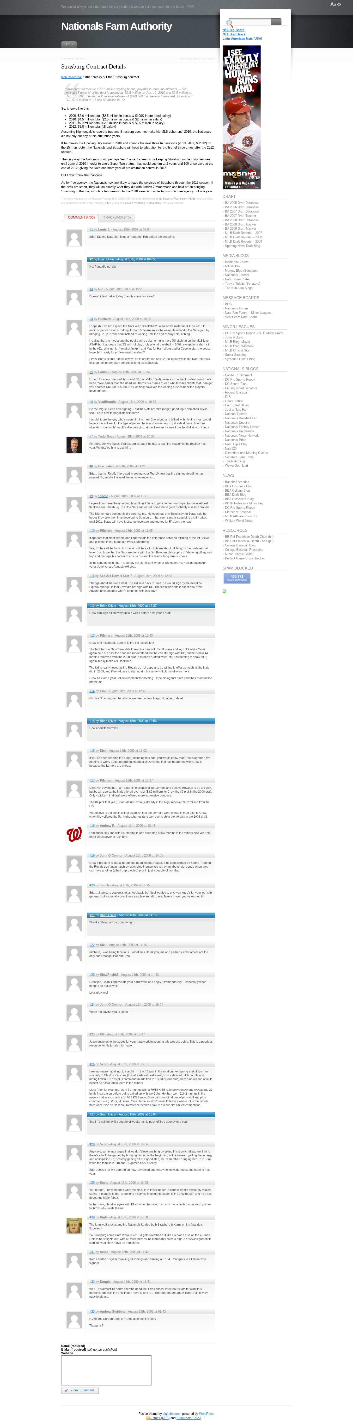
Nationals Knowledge (239, 431)
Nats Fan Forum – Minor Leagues (248, 312)
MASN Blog (233, 266)
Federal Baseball (236, 392)
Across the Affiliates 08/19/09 (196, 58)
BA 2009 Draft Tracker (240, 228)
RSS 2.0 (108, 202)
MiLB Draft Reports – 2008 (243, 237)
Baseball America (237, 482)
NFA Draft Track (234, 34)
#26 (92, 1064)
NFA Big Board (233, 30)
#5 (91, 372)
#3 (91, 289)
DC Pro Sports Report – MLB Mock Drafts (254, 333)
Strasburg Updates (73, 58)
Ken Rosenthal (71, 77)
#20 (92, 885)
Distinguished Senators (241, 388)
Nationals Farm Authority (116, 26)
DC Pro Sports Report (240, 379)
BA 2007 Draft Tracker (240, 216)
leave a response (135, 202)
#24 (92, 1004)
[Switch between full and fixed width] (339, 4)
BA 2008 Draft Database (242, 220)
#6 (91, 402)
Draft (159, 198)
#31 (92, 1252)
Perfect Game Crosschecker (245, 558)
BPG (228, 304)
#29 (92, 1182)
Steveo (103, 496)
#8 (91, 466)
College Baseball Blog (240, 545)
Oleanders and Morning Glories (246, 453)
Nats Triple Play (236, 444)
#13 (92, 635)
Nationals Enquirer (237, 422)
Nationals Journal (237, 275)
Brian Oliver (106, 259)
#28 (92, 1144)
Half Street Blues (237, 405)
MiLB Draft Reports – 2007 (243, 233)
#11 (92, 576)
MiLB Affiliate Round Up (241, 516)
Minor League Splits (239, 554)
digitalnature (171, 1413)
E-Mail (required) (73, 1349)
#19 (92, 855)
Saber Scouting (235, 355)
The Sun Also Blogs (239, 288)
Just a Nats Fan (236, 409)
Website (67, 1353)
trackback (155, 202)
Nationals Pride (235, 440)
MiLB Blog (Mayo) (237, 342)
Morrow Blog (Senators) (241, 270)
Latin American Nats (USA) (242, 38)
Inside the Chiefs (237, 262)
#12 (92, 606)
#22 (92, 945)
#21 (92, 915)
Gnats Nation (234, 401)
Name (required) (73, 1346)
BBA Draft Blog (235, 494)
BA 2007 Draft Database (242, 211)
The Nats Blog (235, 461)
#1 (91, 229)
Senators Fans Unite (239, 457)
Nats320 (231, 448)
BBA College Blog (237, 490)
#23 (92, 975)
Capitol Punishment (238, 375)
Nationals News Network (242, 435)
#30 (92, 1217)
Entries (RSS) (160, 1418)
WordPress (206, 1413)
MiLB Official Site (237, 350)
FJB (228, 397)
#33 (92, 1311)
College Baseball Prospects (244, 549)
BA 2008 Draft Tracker (240, 224)
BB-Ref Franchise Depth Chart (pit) (249, 541)
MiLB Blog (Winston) (239, 346)
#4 (91, 319)
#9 (91, 496)
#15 (92, 721)
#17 (92, 780)
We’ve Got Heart (236, 465)
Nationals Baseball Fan (241, 418)
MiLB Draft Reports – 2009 (243, 241)
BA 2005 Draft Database (242, 203)
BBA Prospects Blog (239, 499)
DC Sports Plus (236, 384)
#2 (91, 259)
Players (167, 198)
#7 (91, 436)
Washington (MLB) (184, 198)
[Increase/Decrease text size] (333, 4)
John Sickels (234, 337)
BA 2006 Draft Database (242, 207)
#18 (92, 825)
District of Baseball (238, 512)
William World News (239, 520)
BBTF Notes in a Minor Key (244, 503)
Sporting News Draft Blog (242, 246)
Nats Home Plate (237, 279)
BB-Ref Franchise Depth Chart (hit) (249, 537)
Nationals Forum (236, 308)
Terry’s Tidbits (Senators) (242, 283)
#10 (92, 530)
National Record (236, 414)
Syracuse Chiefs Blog (240, 359)
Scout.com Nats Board (241, 317)
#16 (92, 750)
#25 (92, 1034)
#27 (92, 1114)
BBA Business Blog (238, 486)
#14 (92, 691)
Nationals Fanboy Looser (242, 427)
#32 (92, 1282)
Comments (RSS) (188, 1418)
